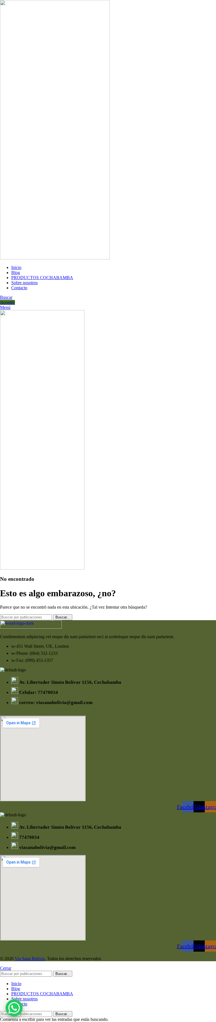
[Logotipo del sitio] (55, 258)
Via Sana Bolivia (30, 958)
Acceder (7, 302)
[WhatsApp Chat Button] (14, 1007)
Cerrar (5, 968)
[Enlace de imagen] (31, 627)
